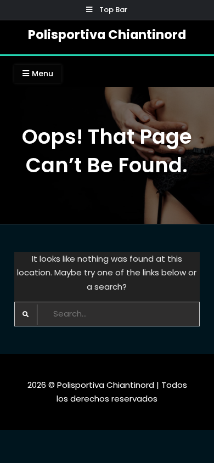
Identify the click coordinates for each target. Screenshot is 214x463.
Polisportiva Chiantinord (107, 34)
